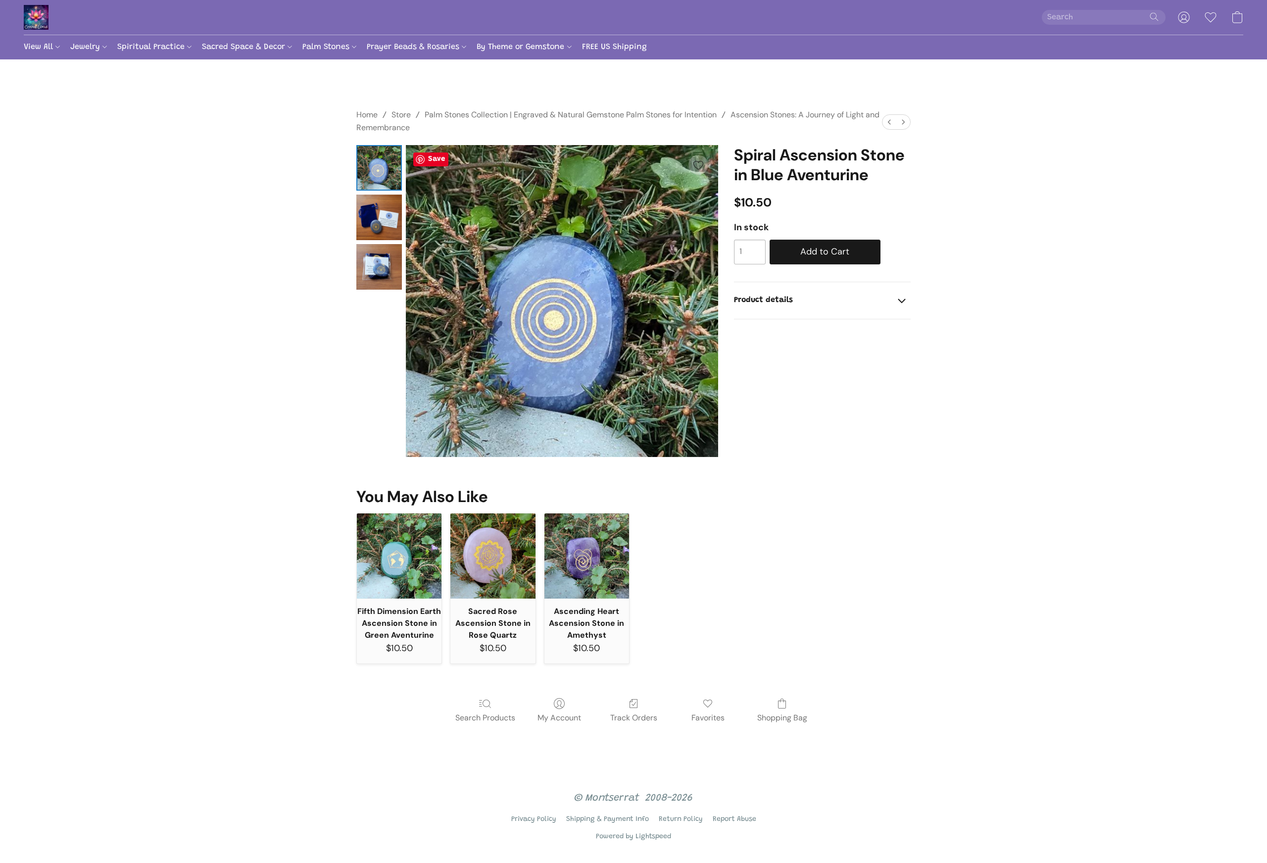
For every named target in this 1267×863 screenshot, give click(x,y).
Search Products (485, 717)
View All (39, 47)
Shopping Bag (782, 717)
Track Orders (633, 717)
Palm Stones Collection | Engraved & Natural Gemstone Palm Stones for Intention (571, 114)
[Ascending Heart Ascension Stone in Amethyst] (586, 555)
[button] (36, 17)
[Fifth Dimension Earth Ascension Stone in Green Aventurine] (399, 555)
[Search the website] (1154, 17)
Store (401, 114)
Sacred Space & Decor (245, 47)
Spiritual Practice (152, 47)
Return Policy (681, 819)
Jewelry (86, 47)
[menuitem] (889, 122)
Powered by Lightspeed (633, 836)
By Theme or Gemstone (522, 47)
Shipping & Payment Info (607, 819)
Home (367, 114)
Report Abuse (734, 819)
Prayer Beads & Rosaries (414, 47)
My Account (559, 717)
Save (436, 159)
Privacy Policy (533, 819)
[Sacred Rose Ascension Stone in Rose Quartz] (492, 555)
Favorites (708, 717)
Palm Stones (327, 47)
